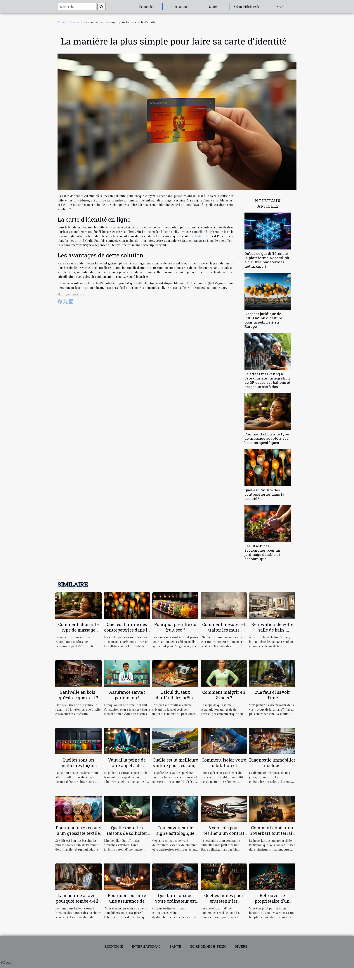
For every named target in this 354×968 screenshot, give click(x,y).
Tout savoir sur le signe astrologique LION (175, 833)
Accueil (62, 22)
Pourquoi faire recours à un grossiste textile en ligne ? (78, 833)
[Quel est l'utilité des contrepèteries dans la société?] (267, 467)
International (179, 6)
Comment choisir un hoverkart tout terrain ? (272, 833)
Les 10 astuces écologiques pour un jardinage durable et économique (262, 552)
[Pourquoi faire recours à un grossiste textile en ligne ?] (78, 808)
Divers (280, 6)
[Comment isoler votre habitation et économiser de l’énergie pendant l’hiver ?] (224, 741)
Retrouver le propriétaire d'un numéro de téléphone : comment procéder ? (272, 904)
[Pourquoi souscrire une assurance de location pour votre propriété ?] (127, 876)
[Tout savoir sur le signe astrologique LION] (175, 808)
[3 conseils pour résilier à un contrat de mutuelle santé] (224, 808)
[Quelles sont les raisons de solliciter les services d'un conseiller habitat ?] (127, 808)
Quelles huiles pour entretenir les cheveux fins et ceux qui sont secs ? (224, 904)
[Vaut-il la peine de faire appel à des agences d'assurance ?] (127, 741)
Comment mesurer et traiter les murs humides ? (223, 630)
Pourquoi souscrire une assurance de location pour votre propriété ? (127, 904)
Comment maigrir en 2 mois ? (223, 694)
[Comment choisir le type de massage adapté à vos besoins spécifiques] (267, 411)
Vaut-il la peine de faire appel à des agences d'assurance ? (126, 765)
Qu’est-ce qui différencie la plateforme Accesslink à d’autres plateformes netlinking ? (266, 259)
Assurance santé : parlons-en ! (127, 694)
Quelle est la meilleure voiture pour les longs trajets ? (175, 765)
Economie (145, 6)
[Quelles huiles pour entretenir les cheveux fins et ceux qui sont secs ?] (224, 876)
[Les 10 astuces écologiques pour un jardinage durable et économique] (267, 523)
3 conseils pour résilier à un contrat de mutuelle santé (223, 833)
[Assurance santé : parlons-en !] (127, 673)
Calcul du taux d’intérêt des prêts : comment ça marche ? (175, 697)
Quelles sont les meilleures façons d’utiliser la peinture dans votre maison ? (78, 768)
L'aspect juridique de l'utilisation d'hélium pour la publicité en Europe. (263, 320)
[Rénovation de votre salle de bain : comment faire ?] (272, 605)
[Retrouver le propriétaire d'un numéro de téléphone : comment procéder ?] (272, 876)
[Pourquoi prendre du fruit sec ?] (175, 605)
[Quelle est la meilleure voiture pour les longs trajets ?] (175, 741)
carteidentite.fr (200, 236)
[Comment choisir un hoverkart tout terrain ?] (272, 808)
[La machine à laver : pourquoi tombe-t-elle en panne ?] (78, 876)
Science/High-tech (246, 6)
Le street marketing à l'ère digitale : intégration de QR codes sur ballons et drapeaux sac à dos (267, 380)
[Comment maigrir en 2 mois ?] (224, 673)
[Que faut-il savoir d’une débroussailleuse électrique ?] (272, 673)
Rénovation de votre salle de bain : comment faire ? (272, 630)
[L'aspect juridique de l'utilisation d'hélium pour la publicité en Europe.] (267, 291)
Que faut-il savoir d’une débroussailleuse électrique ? (272, 700)
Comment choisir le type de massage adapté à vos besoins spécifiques (266, 438)
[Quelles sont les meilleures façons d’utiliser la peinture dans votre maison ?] (78, 741)
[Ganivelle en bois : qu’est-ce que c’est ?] (78, 673)
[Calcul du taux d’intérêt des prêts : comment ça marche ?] (175, 673)
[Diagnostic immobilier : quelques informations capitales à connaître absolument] (272, 741)
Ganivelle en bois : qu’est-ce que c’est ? (78, 694)
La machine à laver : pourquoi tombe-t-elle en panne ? (78, 901)
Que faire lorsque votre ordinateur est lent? (175, 901)
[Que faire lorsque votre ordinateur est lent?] (175, 876)
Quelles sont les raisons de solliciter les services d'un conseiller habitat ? (127, 836)
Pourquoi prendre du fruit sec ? (175, 627)
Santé (213, 6)
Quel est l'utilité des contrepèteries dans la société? (264, 494)
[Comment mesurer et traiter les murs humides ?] (224, 605)
